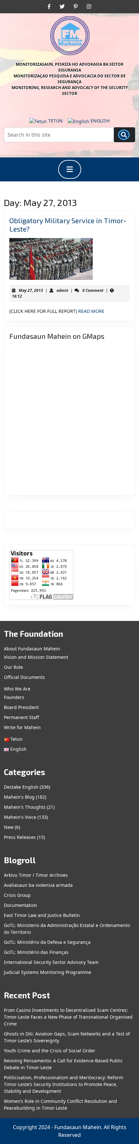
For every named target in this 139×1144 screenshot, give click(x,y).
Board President (21, 707)
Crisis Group (17, 895)
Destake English (21, 787)
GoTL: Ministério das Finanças (36, 952)
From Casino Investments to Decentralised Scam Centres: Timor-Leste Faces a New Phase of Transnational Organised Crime (68, 1017)
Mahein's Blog (19, 797)
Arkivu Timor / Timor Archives (36, 875)
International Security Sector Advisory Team (51, 962)
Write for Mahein (22, 727)
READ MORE (91, 311)
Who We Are (17, 689)
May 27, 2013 (31, 290)
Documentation (20, 905)
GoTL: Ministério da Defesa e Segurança (47, 942)
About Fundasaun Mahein (32, 649)
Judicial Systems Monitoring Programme (47, 972)
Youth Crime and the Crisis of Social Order (49, 1050)
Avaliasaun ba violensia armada (38, 885)
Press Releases (20, 837)
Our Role (13, 667)
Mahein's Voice (20, 817)
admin (62, 290)
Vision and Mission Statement (36, 657)
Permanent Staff (21, 717)
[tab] (69, 169)
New (9, 827)
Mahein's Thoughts (25, 807)
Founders (14, 697)
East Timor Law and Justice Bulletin (42, 915)
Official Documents (24, 677)
